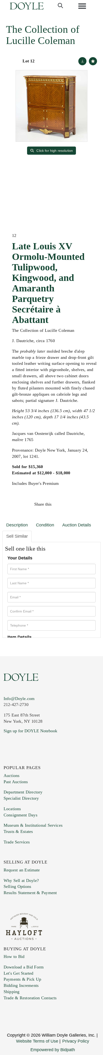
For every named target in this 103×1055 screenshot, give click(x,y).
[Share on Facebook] (59, 504)
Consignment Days (20, 815)
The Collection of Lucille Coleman (42, 35)
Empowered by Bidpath (52, 1049)
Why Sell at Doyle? (21, 880)
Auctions (11, 775)
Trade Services (17, 842)
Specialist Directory (21, 798)
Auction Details (76, 525)
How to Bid (14, 956)
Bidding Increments (21, 985)
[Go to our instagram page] (90, 504)
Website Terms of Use (37, 1041)
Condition (45, 525)
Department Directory (23, 792)
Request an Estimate (22, 870)
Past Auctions (16, 781)
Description (17, 525)
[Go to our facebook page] (8, 760)
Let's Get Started (18, 973)
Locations (12, 808)
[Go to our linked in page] (28, 760)
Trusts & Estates (18, 831)
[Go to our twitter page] (18, 760)
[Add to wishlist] (93, 61)
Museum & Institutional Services (33, 825)
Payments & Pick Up (22, 979)
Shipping (11, 991)
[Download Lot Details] (82, 61)
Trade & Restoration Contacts (30, 997)
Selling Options (17, 886)
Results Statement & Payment (30, 892)
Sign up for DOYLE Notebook (30, 730)
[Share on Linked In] (80, 504)
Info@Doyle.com (19, 698)
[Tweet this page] (69, 504)
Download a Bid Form (24, 967)
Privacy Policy (75, 1041)
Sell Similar (17, 536)
